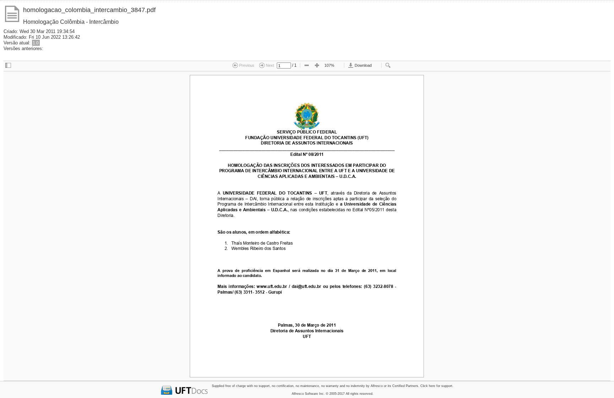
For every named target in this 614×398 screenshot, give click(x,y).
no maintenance (307, 386)
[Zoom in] (317, 65)
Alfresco (377, 386)
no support (262, 386)
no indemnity (355, 386)
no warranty (330, 386)
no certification (282, 386)
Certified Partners (405, 386)
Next (269, 65)
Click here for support (436, 386)
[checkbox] (8, 65)
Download (363, 65)
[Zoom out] (306, 65)
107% (329, 65)
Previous (246, 65)
